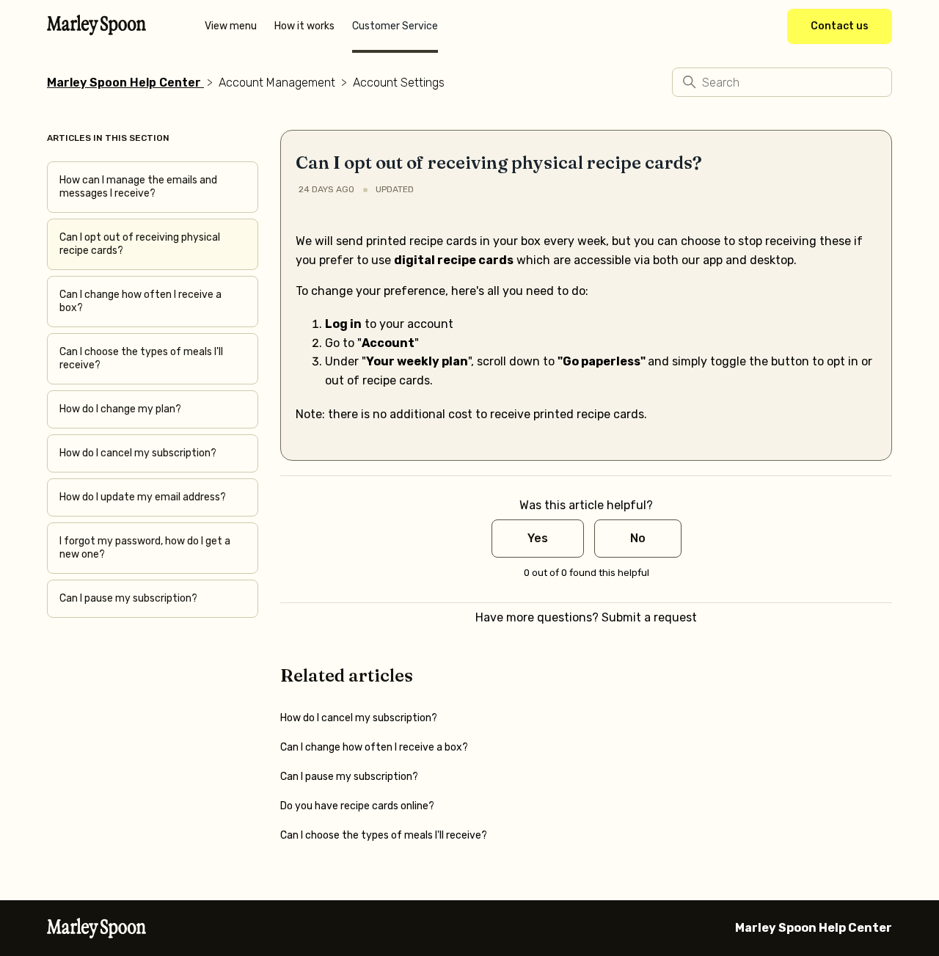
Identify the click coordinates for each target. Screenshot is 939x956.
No (638, 538)
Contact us (840, 26)
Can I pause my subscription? (128, 598)
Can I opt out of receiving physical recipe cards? (139, 244)
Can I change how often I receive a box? (140, 301)
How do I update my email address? (142, 497)
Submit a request (649, 617)
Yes (537, 538)
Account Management (277, 83)
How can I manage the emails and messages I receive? (138, 187)
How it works (304, 26)
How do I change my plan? (120, 409)
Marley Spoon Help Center (124, 83)
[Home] (96, 31)
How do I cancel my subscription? (137, 453)
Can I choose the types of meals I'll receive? (141, 358)
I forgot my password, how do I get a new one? (144, 548)
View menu (231, 26)
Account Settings (399, 83)
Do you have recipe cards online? (357, 806)
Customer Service (395, 26)
